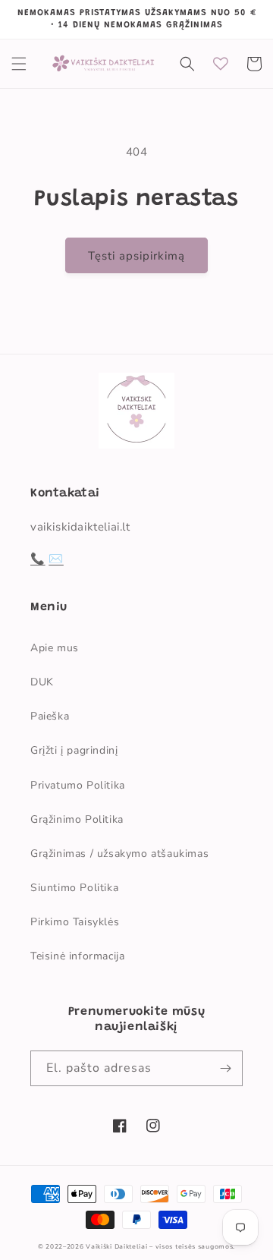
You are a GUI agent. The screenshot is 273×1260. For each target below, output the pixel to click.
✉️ (56, 558)
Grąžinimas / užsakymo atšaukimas (119, 853)
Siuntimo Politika (74, 887)
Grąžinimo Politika (77, 819)
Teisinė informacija (77, 956)
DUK (42, 682)
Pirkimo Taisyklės (74, 922)
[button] (19, 63)
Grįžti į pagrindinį (74, 750)
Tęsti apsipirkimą (136, 255)
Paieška (49, 716)
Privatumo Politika (77, 785)
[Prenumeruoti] (225, 1068)
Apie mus (54, 648)
